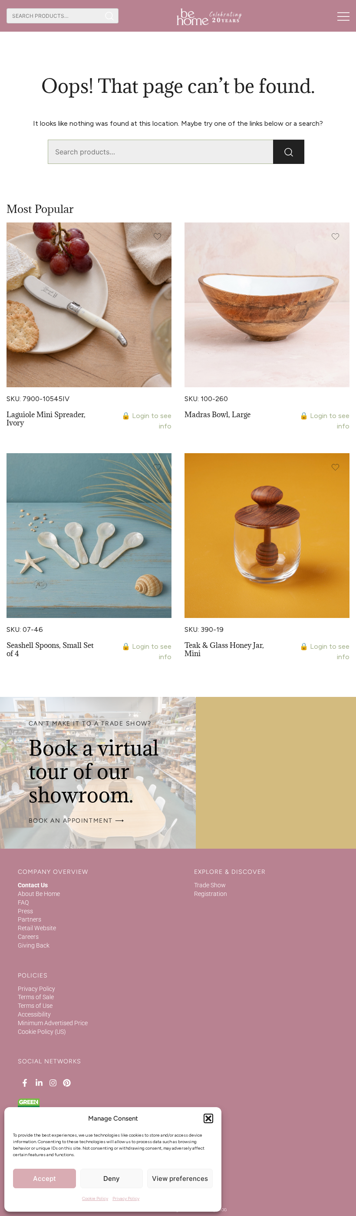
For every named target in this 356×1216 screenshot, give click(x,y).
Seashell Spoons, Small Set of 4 (50, 649)
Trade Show (210, 885)
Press (25, 911)
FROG (222, 1209)
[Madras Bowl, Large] (267, 304)
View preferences (180, 1178)
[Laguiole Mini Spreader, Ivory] (89, 304)
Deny (111, 1178)
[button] (208, 1118)
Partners (29, 919)
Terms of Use (35, 1005)
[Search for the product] (110, 15)
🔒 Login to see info (146, 421)
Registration (210, 893)
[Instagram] (53, 1082)
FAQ (23, 902)
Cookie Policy (95, 1198)
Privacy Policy (125, 1198)
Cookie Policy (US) (42, 1031)
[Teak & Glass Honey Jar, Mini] (267, 535)
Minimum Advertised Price (53, 1023)
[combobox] (54, 15)
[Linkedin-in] (39, 1082)
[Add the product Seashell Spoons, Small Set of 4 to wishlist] (157, 467)
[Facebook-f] (25, 1082)
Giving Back (33, 945)
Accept (44, 1178)
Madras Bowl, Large (218, 414)
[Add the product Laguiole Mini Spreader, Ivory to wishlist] (157, 236)
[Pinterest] (67, 1082)
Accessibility (34, 1014)
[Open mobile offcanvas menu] (343, 16)
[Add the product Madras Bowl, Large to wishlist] (335, 236)
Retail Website (37, 928)
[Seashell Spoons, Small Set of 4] (89, 535)
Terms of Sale (36, 997)
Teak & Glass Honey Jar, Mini (224, 649)
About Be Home (39, 893)
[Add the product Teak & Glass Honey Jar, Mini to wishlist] (335, 467)
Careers (28, 936)
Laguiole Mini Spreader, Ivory (46, 419)
